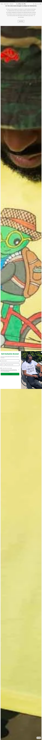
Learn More (21, 21)
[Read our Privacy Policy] (18, 369)
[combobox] (3, 364)
